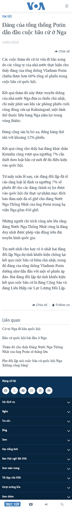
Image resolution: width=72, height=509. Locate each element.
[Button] (62, 51)
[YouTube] (31, 504)
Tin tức (7, 16)
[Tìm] (62, 504)
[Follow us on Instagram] (31, 390)
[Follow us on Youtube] (22, 390)
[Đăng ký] (48, 390)
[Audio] (46, 504)
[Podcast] (40, 390)
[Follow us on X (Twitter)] (14, 390)
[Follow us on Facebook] (5, 390)
